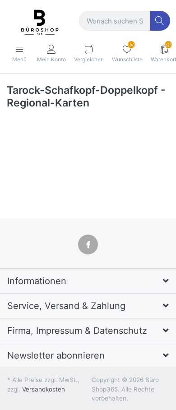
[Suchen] (160, 21)
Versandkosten (43, 389)
